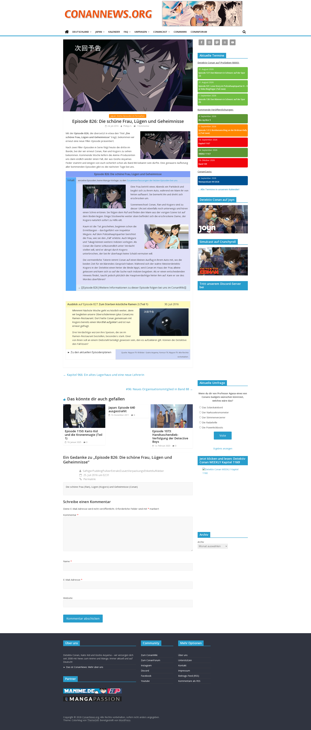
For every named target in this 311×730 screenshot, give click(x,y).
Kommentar (70, 514)
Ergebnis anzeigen (222, 448)
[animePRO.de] (115, 690)
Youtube (145, 680)
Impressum (184, 670)
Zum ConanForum (150, 660)
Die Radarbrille (209, 422)
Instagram (146, 665)
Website (68, 598)
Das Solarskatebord (212, 407)
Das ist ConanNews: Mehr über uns (84, 667)
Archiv (201, 541)
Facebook (146, 675)
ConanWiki (180, 31)
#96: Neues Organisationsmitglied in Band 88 (159, 389)
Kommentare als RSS (189, 680)
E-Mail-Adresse (72, 579)
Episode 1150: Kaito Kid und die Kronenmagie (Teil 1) (83, 434)
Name (67, 561)
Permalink (89, 479)
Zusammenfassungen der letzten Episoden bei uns (152, 180)
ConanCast (160, 31)
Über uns (183, 655)
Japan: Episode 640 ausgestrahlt (122, 409)
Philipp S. (127, 126)
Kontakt (182, 665)
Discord (145, 670)
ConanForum (199, 31)
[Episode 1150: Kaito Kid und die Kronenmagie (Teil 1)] (84, 406)
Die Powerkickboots (212, 427)
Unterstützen (185, 660)
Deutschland (80, 31)
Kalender (114, 31)
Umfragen (140, 31)
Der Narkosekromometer (215, 412)
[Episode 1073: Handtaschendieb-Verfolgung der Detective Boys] (172, 406)
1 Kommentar (142, 126)
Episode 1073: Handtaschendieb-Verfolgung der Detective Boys (170, 436)
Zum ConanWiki (149, 655)
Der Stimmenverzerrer (213, 417)
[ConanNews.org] (66, 31)
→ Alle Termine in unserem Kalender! (218, 189)
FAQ (126, 31)
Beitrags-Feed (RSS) (188, 675)
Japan (98, 31)
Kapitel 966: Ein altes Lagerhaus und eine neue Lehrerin (103, 375)
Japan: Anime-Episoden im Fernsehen (128, 116)
